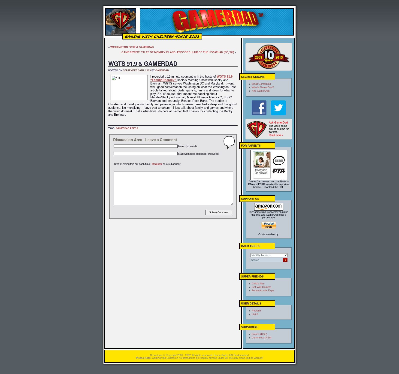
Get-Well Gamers (261, 287)
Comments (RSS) (262, 337)
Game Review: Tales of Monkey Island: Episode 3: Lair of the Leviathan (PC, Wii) (177, 52)
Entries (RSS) (259, 334)
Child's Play (258, 283)
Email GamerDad (261, 83)
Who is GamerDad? (263, 87)
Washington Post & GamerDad (132, 47)
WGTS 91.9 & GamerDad (142, 63)
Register (157, 164)
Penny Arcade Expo (263, 290)
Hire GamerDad (260, 90)
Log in (255, 314)
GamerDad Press (127, 128)
